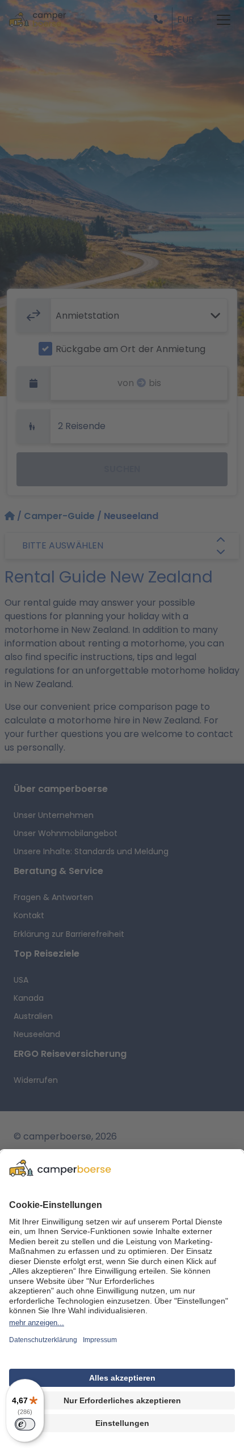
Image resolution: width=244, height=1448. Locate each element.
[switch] (25, 1424)
